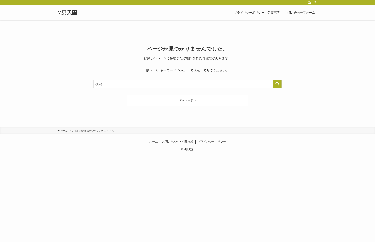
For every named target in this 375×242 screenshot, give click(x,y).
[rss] (309, 2)
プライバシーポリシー (212, 141)
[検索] (315, 2)
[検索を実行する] (277, 84)
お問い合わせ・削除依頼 (177, 141)
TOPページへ (187, 100)
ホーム (153, 141)
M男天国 (67, 12)
